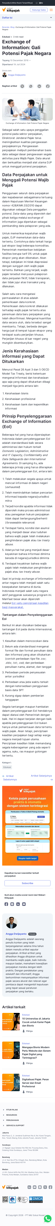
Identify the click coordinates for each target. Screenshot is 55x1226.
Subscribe (27, 883)
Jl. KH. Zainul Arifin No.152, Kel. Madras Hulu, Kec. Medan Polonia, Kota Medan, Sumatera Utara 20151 (25, 1173)
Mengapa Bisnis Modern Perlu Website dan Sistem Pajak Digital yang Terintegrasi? (36, 1052)
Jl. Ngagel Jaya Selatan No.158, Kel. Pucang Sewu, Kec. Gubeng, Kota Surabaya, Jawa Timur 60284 (25, 1149)
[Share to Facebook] (48, 86)
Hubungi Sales (39, 10)
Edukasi (6, 36)
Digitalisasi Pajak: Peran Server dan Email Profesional (35, 1083)
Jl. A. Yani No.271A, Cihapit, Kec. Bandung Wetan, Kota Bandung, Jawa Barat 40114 (24, 1161)
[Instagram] (12, 904)
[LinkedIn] (18, 904)
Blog (12, 27)
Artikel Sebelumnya (10, 778)
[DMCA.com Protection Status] (36, 1199)
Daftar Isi (7, 17)
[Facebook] (6, 904)
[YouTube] (24, 904)
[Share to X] (22, 86)
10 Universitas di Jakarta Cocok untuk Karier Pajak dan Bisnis (36, 1022)
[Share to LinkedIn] (39, 86)
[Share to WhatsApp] (31, 86)
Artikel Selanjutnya (41, 775)
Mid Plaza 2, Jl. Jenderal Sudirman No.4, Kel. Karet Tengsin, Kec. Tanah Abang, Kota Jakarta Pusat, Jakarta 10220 (26, 1137)
